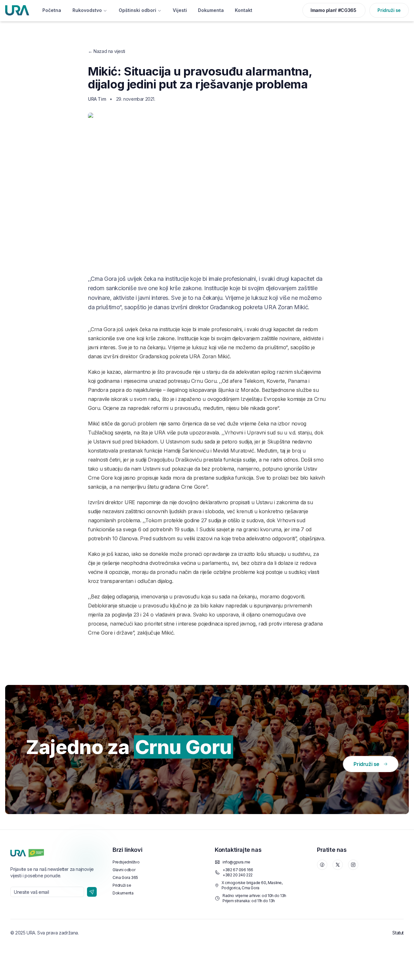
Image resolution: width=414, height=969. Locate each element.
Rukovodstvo (87, 10)
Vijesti (180, 10)
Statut (398, 932)
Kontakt (243, 10)
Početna (51, 10)
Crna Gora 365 (125, 877)
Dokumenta (211, 10)
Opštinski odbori (137, 10)
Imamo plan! (333, 10)
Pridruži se (389, 10)
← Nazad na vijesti (106, 51)
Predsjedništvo (126, 862)
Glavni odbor (124, 869)
